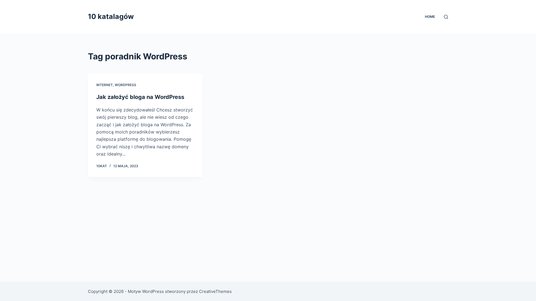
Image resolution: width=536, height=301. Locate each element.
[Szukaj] (446, 17)
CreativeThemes (215, 291)
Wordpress (125, 85)
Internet (104, 85)
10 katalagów (111, 16)
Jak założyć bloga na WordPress (140, 97)
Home (430, 16)
